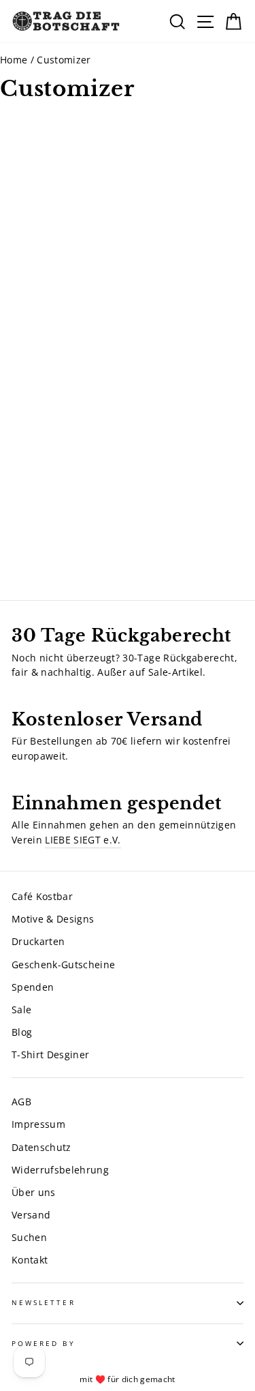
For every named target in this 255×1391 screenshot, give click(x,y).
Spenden (33, 987)
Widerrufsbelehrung (60, 1169)
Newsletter (43, 1302)
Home (13, 59)
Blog (22, 1032)
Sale (21, 1009)
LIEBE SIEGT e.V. (82, 839)
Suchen (29, 1237)
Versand (31, 1214)
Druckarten (38, 941)
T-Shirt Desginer (50, 1054)
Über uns (34, 1192)
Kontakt (30, 1259)
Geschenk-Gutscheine (63, 964)
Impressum (38, 1124)
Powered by (43, 1343)
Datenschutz (41, 1147)
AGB (21, 1101)
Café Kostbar (42, 896)
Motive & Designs (53, 918)
